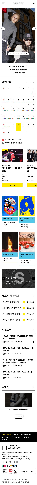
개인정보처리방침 (6, 434)
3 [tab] (13, 53)
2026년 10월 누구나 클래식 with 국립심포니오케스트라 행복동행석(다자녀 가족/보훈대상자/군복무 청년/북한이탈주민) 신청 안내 (14, 320)
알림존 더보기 (33, 387)
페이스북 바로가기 (3, 462)
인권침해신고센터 (17, 437)
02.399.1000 (14, 448)
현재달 (30, 82)
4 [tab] (15, 53)
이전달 (26, 82)
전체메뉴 (3, 3)
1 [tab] (10, 53)
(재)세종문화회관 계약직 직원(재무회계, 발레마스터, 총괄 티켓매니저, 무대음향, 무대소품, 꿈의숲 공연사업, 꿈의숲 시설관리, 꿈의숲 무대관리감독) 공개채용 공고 (14, 308)
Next (34, 29)
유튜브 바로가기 (17, 462)
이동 (31, 471)
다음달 (33, 82)
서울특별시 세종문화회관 (18, 3)
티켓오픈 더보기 (33, 330)
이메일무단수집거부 (26, 434)
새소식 (5, 295)
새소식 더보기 (33, 296)
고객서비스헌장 (6, 437)
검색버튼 (33, 3)
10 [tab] (24, 53)
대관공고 (14, 295)
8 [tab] (21, 53)
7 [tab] (20, 53)
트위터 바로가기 (10, 462)
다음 (21, 416)
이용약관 (16, 434)
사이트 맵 (4, 439)
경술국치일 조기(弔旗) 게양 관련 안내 (14, 302)
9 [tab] (23, 53)
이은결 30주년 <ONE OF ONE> (13, 139)
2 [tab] (12, 53)
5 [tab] (17, 53)
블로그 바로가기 (7, 462)
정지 (26, 53)
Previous (3, 29)
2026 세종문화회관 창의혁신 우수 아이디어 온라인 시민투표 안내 (14, 314)
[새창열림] (10, 206)
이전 (16, 416)
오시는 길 (26, 437)
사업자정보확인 (25, 458)
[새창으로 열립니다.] (9, 467)
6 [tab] (18, 53)
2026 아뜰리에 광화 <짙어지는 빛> (14, 143)
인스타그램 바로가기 (14, 462)
